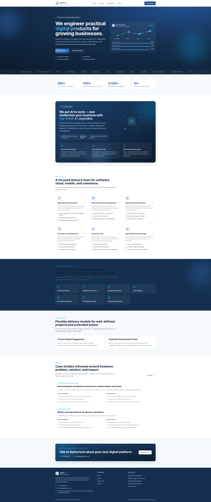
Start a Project (150, 3)
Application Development (135, 475)
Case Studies (110, 3)
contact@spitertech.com (82, 456)
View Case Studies (77, 50)
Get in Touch (144, 452)
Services (101, 3)
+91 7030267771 (66, 456)
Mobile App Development (135, 481)
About (94, 3)
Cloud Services (132, 486)
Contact (119, 3)
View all (150, 375)
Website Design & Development (136, 478)
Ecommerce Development (135, 483)
